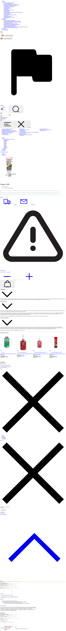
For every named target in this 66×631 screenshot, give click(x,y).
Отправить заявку (3, 597)
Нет (4, 109)
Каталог (3, 435)
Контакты (3, 28)
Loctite (3, 352)
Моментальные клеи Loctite (8, 22)
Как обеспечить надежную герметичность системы (12, 24)
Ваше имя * (2, 584)
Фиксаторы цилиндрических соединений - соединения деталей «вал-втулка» (16, 26)
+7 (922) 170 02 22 (3, 118)
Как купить (4, 18)
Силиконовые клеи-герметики (8, 6)
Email (1, 587)
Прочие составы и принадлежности (9, 17)
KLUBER (5, 140)
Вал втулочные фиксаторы (8, 3)
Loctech (5, 144)
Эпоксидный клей (7, 7)
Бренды (3, 436)
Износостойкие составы (7, 13)
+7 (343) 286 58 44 (5, 29)
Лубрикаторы (6, 15)
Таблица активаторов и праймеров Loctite (10, 25)
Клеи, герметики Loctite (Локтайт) (9, 139)
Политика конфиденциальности (7, 628)
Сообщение (2, 593)
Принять (6, 629)
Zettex (5, 142)
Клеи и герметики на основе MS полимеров (10, 23)
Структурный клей (7, 11)
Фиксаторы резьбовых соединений (9, 2)
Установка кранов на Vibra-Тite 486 (9, 20)
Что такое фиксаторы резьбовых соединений (11, 27)
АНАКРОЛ (5, 147)
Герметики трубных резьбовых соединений (10, 4)
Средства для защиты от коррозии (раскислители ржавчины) (13, 12)
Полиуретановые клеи (7, 8)
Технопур (5, 141)
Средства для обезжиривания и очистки (10, 14)
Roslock (5, 145)
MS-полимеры (6, 9)
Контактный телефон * (3, 585)
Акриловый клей (6, 10)
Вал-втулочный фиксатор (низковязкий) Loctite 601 (24, 353)
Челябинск (2, 105)
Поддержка (4, 19)
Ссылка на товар (2, 621)
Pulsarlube (5, 143)
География (3, 438)
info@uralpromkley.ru (3, 514)
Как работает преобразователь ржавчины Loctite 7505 (12, 21)
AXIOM (5, 146)
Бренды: (3, 138)
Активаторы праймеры (7, 16)
